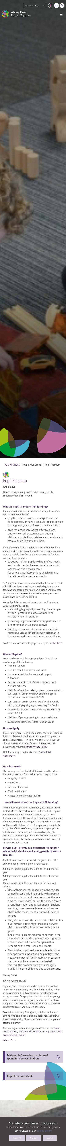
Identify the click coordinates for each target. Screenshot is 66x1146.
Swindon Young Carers (45, 1031)
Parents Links (32, 5)
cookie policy (44, 1130)
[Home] (16, 14)
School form (9, 1040)
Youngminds (25, 1031)
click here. (57, 643)
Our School (36, 464)
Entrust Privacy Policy (35, 746)
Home (24, 464)
